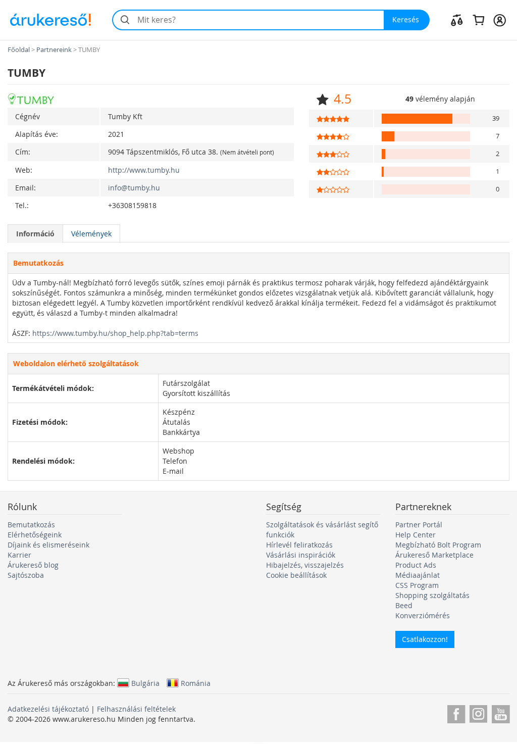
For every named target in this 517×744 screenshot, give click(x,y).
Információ (35, 233)
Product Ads (415, 565)
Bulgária (145, 682)
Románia (196, 682)
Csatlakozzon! (425, 639)
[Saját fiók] (499, 19)
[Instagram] (478, 712)
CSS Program (417, 585)
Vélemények (91, 233)
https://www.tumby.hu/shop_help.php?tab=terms (115, 333)
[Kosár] (478, 19)
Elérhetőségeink (35, 534)
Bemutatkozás (31, 524)
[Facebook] (456, 712)
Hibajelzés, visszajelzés (305, 565)
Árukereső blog (33, 565)
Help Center (415, 534)
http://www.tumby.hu (144, 170)
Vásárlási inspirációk (300, 555)
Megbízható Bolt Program (438, 545)
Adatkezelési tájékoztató (48, 709)
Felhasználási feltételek (136, 709)
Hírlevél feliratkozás (299, 545)
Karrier (19, 555)
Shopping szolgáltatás (432, 595)
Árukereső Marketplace (434, 555)
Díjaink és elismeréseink (48, 545)
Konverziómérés (422, 615)
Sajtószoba (26, 575)
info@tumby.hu (134, 187)
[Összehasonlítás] (457, 19)
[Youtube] (500, 712)
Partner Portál (418, 524)
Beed (403, 605)
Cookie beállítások (296, 575)
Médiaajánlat (417, 575)
